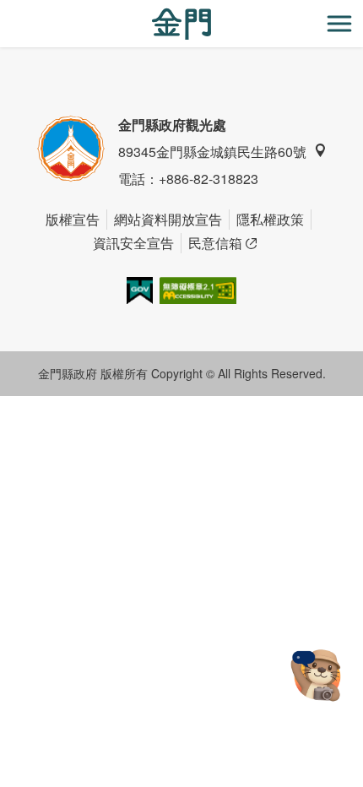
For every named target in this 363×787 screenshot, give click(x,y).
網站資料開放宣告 (168, 219)
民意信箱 (215, 242)
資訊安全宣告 (133, 242)
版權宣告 (73, 219)
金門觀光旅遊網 (181, 24)
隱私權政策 (270, 219)
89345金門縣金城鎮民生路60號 (212, 151)
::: (5, 9)
